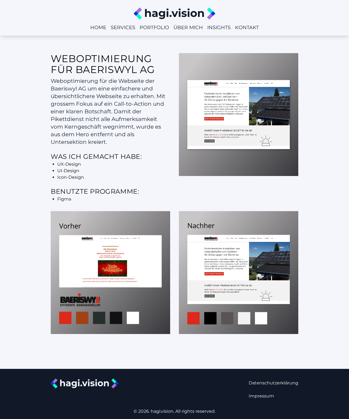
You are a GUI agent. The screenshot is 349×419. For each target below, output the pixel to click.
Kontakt (247, 28)
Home (98, 28)
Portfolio (154, 28)
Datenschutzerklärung (273, 382)
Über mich (188, 28)
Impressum (261, 396)
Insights (219, 28)
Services (123, 28)
